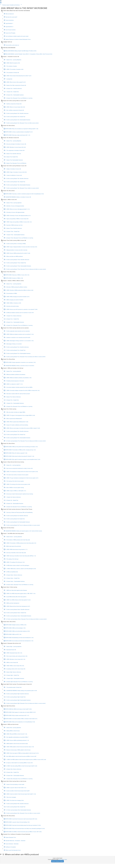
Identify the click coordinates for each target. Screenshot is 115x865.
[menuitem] (1, 3)
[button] (1, 1)
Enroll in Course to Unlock (57, 861)
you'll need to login (63, 859)
